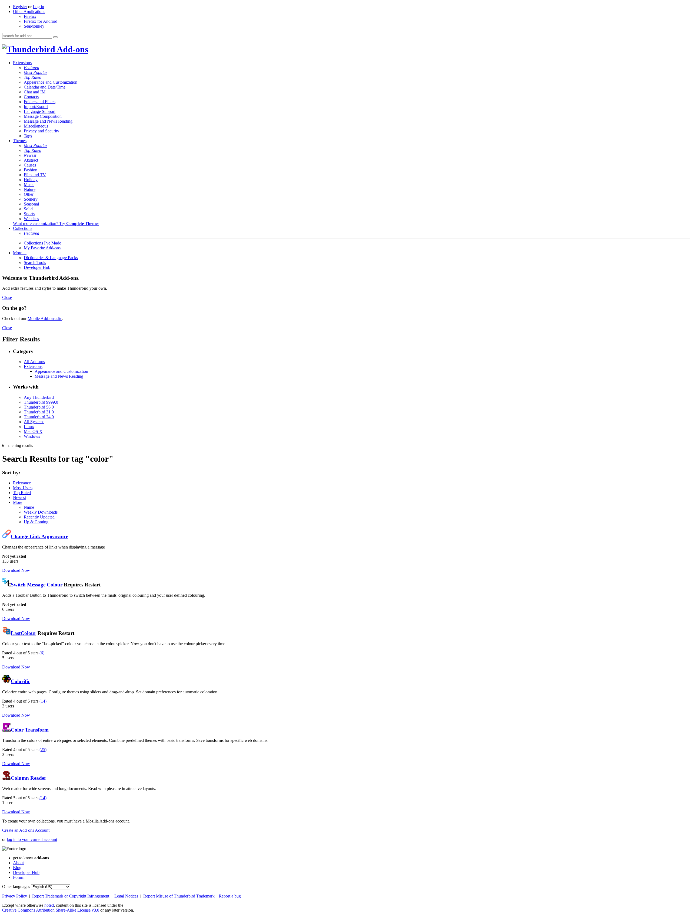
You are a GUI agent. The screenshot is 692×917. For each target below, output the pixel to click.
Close (7, 297)
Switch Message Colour (36, 585)
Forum (18, 877)
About (18, 862)
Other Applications (29, 11)
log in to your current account (32, 839)
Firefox (30, 16)
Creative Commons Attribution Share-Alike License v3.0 (51, 910)
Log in (38, 6)
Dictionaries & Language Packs (51, 257)
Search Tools (35, 262)
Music (29, 184)
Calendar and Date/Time (44, 87)
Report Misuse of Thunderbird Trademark (179, 896)
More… (19, 252)
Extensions (22, 62)
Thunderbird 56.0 (39, 407)
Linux (29, 426)
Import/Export (36, 106)
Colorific (20, 681)
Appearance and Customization (50, 82)
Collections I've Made (42, 243)
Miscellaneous (36, 126)
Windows (32, 436)
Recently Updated (39, 517)
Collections (22, 228)
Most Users (22, 487)
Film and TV (35, 174)
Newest (30, 155)
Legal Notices (126, 896)
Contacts (31, 96)
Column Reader (28, 778)
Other (29, 194)
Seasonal (31, 204)
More (17, 502)
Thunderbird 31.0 (39, 412)
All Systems (34, 421)
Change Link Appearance (39, 536)
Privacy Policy (15, 896)
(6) (41, 653)
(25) (42, 749)
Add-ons (71, 49)
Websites (31, 218)
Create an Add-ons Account (25, 830)
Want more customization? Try (56, 223)
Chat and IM (34, 92)
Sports (29, 213)
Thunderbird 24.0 (39, 417)
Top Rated (32, 77)
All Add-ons (34, 361)
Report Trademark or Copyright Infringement (71, 896)
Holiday (31, 179)
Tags (28, 135)
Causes (30, 165)
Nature (29, 189)
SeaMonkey (34, 26)
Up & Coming (36, 522)
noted (49, 905)
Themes (19, 140)
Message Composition (43, 116)
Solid (28, 209)
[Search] (55, 37)
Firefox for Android (40, 21)
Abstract (31, 160)
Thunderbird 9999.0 (41, 402)
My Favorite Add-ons (42, 248)
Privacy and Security (41, 131)
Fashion (30, 170)
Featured (31, 67)
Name (29, 507)
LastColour (23, 633)
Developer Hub (37, 267)
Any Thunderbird (39, 397)
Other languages (16, 886)
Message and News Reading (48, 121)
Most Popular (35, 72)
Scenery (31, 199)
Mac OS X (33, 431)
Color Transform (30, 730)
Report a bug (230, 896)
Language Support (39, 111)
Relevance (22, 483)
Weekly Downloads (41, 512)
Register (20, 6)
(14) (42, 701)
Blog (17, 867)
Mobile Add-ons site (45, 318)
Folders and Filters (39, 101)
